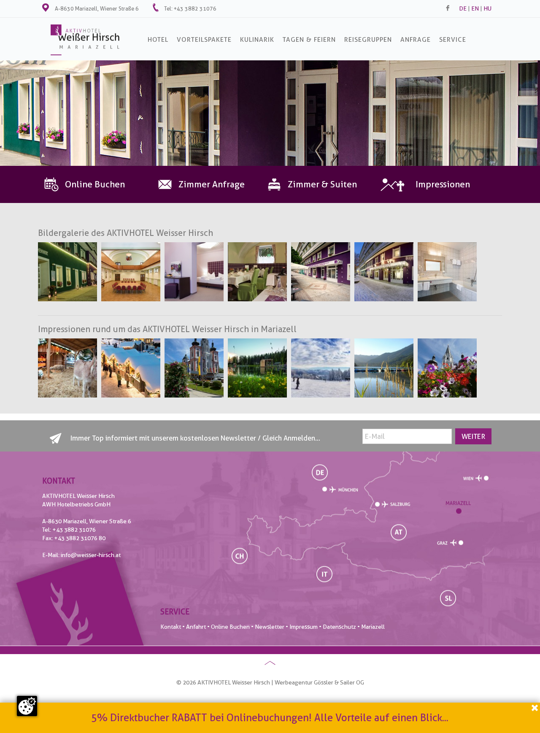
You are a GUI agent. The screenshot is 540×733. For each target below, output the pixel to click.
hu (487, 8)
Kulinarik (257, 39)
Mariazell (373, 626)
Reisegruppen (368, 39)
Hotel (158, 39)
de (463, 8)
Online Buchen (230, 626)
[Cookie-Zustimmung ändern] (27, 706)
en (475, 8)
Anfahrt (196, 626)
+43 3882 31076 (195, 8)
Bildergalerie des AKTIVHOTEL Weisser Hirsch (125, 233)
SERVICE (452, 39)
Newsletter (269, 626)
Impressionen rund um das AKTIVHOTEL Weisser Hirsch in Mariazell (167, 329)
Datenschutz (339, 626)
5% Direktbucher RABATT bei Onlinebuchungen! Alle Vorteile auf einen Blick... (269, 717)
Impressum (303, 626)
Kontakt (170, 626)
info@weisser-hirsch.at (91, 555)
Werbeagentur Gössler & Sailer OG (319, 682)
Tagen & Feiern (309, 39)
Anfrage (415, 39)
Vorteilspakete (204, 39)
